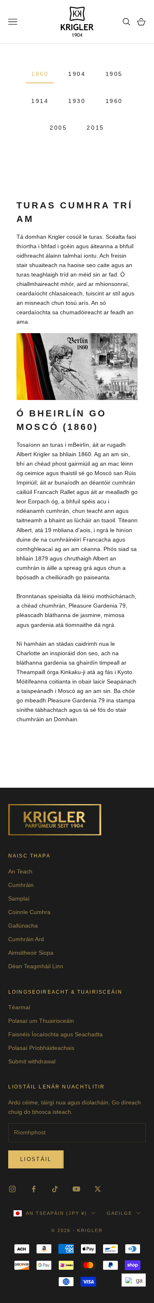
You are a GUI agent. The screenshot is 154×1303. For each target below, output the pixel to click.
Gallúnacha (23, 925)
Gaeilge (119, 1213)
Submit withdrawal (31, 1061)
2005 (58, 127)
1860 (39, 74)
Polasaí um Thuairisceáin (41, 1020)
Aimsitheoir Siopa (30, 952)
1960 (114, 101)
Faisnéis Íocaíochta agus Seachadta (55, 1034)
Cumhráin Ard (26, 939)
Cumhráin (21, 885)
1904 (76, 74)
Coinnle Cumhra (29, 912)
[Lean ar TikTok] (55, 1189)
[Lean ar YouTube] (76, 1189)
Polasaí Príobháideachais (41, 1048)
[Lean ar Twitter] (98, 1189)
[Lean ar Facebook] (34, 1189)
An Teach (20, 871)
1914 (39, 101)
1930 (76, 101)
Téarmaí (19, 1007)
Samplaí (19, 898)
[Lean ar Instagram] (12, 1189)
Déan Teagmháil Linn (35, 966)
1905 (114, 74)
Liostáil (36, 1159)
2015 (95, 127)
